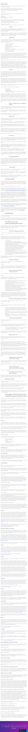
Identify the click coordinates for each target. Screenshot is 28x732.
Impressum (7, 726)
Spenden (14, 728)
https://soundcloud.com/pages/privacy (17, 612)
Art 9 (24, 327)
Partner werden (22, 726)
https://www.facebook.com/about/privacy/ (17, 686)
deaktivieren (22, 687)
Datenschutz (14, 726)
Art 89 (16, 353)
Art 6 (22, 282)
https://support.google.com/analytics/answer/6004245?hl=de (11, 473)
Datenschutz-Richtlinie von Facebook (14, 711)
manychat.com (19, 715)
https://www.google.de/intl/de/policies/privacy (7, 640)
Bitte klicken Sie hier (3, 703)
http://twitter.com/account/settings (5, 554)
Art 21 (10, 284)
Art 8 (14, 290)
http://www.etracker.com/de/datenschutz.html (6, 526)
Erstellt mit (22, 731)
